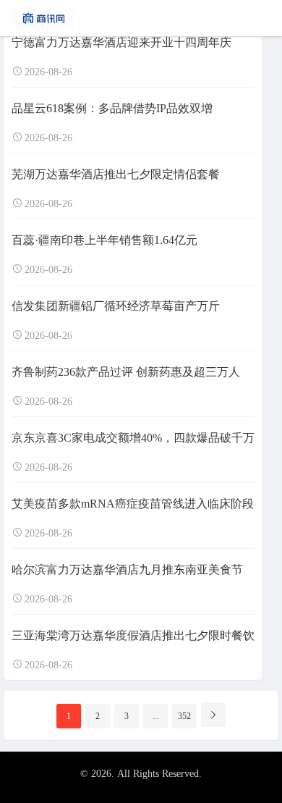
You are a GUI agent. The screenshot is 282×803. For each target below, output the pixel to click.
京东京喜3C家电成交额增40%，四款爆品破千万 (133, 438)
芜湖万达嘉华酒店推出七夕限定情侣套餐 (116, 174)
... (156, 716)
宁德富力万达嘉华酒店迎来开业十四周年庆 (121, 42)
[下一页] (213, 714)
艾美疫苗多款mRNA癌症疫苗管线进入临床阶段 (133, 503)
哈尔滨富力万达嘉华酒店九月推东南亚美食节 (127, 569)
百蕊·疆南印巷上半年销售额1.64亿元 (104, 240)
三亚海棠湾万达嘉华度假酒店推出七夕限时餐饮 (133, 635)
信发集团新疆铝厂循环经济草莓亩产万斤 (116, 306)
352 (184, 716)
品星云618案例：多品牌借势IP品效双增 (112, 108)
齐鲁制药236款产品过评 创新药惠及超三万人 (126, 372)
